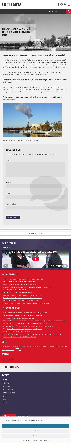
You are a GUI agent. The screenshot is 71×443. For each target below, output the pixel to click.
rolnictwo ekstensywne (10, 337)
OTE (35, 346)
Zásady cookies (26, 440)
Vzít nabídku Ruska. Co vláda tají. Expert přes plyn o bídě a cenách (22, 298)
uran (63, 346)
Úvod (5, 380)
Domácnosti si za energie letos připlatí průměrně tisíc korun (20, 300)
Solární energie (8, 389)
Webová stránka (11, 204)
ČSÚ (20, 350)
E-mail (8, 193)
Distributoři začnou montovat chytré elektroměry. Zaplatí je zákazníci (27, 312)
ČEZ (16, 349)
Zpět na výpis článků (37, 233)
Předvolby (35, 436)
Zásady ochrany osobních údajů (40, 440)
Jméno (8, 182)
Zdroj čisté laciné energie (10, 334)
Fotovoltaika (22, 346)
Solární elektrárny (47, 346)
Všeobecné (6, 383)
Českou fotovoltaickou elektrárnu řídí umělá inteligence (19, 284)
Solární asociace (39, 346)
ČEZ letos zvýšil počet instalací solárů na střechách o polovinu (34, 326)
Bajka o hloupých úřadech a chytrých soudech (20, 318)
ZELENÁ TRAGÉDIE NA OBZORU (27, 337)
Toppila (5, 99)
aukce (3, 346)
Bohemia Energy (8, 346)
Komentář (9, 160)
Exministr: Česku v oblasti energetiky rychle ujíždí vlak (27, 315)
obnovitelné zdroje (30, 346)
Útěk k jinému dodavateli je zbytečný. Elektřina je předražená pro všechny (40, 334)
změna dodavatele (10, 350)
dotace (13, 346)
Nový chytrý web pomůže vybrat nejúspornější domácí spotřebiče (22, 295)
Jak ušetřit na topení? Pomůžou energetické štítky (17, 292)
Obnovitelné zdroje (9, 393)
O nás (5, 402)
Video (5, 399)
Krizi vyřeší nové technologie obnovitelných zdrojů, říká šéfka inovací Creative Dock (27, 287)
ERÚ (19, 346)
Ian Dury (5, 331)
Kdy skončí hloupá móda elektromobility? (21, 331)
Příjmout (35, 425)
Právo (5, 396)
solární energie (54, 346)
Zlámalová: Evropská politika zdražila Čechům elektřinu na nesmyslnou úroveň (26, 303)
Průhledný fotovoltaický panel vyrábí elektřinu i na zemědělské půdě (23, 279)
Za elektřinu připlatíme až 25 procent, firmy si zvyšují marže (24, 329)
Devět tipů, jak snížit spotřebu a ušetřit (14, 289)
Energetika (6, 386)
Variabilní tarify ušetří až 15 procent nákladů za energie (19, 281)
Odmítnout (35, 431)
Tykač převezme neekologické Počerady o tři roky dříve (33, 323)
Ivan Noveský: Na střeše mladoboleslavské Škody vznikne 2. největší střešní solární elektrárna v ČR (36, 321)
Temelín (59, 346)
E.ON (16, 346)
